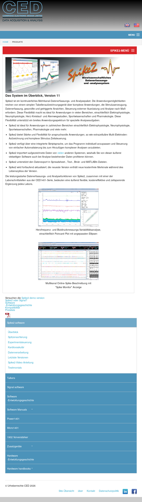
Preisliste (10, 310)
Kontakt (91, 491)
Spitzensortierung (17, 337)
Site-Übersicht (66, 491)
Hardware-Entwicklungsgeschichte (20, 457)
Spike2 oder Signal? (16, 300)
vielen (60, 153)
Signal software (15, 387)
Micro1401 (13, 427)
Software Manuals (17, 409)
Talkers (11, 378)
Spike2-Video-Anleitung (20, 362)
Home (5, 41)
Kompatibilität (12, 307)
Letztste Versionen (18, 357)
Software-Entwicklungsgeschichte (18, 304)
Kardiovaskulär (16, 347)
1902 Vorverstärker (17, 437)
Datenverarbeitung (18, 352)
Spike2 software (16, 322)
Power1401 (13, 418)
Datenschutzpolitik (109, 491)
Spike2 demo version (33, 298)
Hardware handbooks (19, 468)
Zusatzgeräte (14, 446)
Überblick (13, 332)
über (80, 491)
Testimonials (15, 367)
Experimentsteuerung (20, 342)
